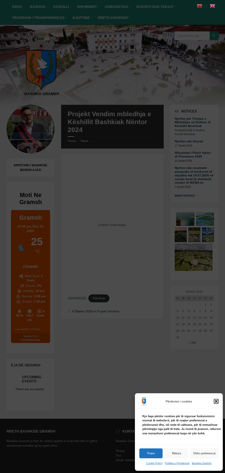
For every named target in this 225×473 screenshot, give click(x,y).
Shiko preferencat (204, 453)
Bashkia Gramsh (202, 463)
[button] (216, 401)
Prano (151, 453)
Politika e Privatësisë (177, 463)
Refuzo (176, 453)
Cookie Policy (154, 463)
